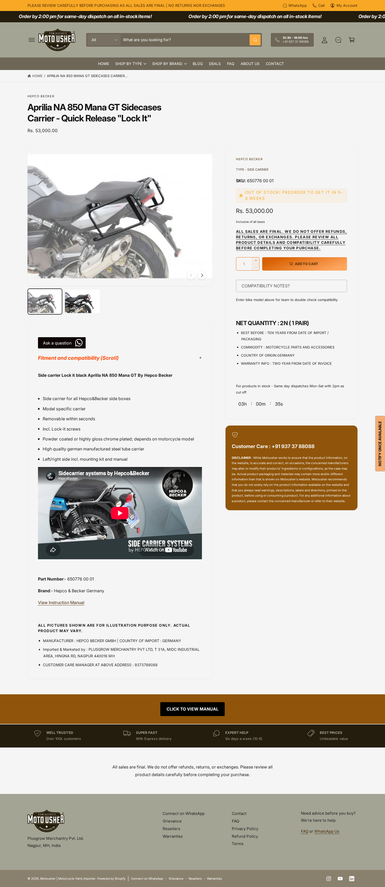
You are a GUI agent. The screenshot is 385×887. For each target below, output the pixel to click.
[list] (192, 736)
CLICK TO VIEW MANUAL (192, 709)
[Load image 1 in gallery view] (45, 301)
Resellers (171, 828)
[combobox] (192, 40)
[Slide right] (202, 275)
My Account (347, 5)
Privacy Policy (245, 828)
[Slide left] (191, 275)
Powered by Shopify (111, 878)
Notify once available (380, 443)
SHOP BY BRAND (167, 63)
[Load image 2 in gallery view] (82, 301)
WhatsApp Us (326, 831)
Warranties (173, 836)
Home (37, 76)
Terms (238, 843)
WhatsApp (297, 5)
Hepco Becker (41, 96)
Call (321, 5)
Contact (239, 813)
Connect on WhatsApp (184, 813)
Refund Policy (245, 836)
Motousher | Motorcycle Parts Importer (67, 878)
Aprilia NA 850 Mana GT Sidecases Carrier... (87, 76)
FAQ (235, 821)
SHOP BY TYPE (128, 63)
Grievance (172, 821)
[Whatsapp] (338, 40)
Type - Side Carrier (252, 169)
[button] (31, 40)
